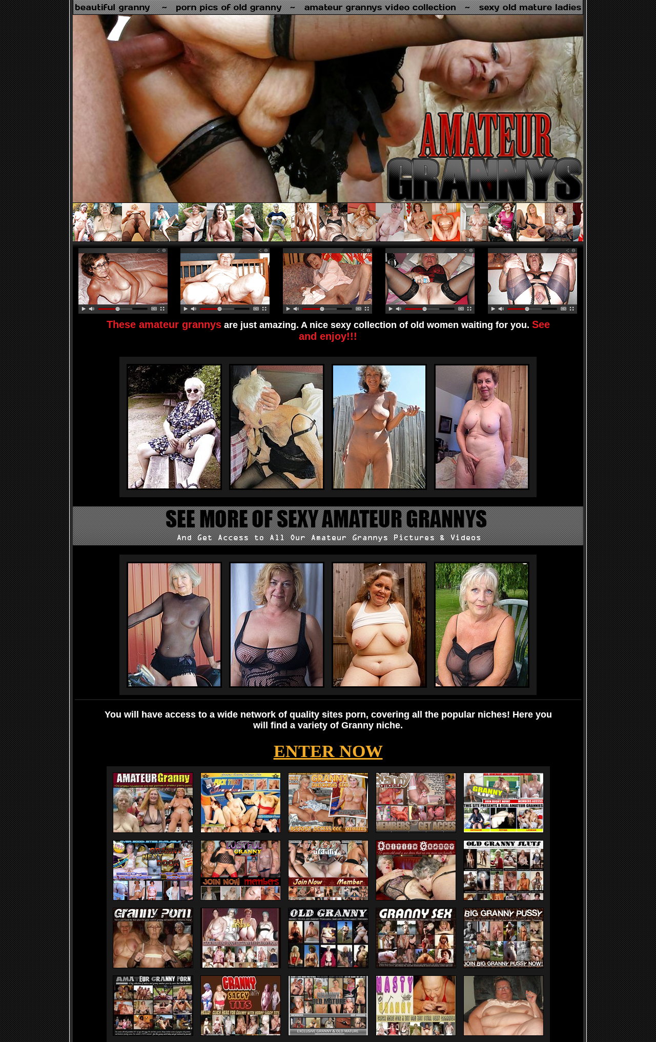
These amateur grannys (164, 324)
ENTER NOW (328, 751)
